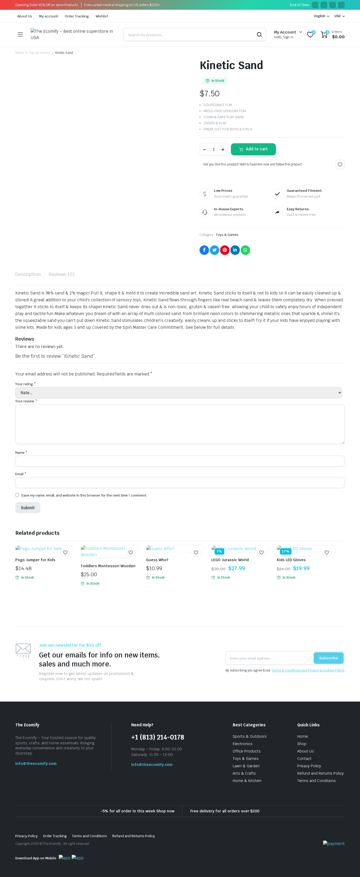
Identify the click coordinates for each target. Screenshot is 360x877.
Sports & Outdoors (250, 736)
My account (48, 16)
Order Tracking (77, 16)
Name (21, 452)
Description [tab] (28, 274)
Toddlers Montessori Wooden (108, 566)
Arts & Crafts (244, 773)
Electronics (242, 743)
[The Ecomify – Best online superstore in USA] (73, 34)
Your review (26, 401)
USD (337, 16)
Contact (304, 758)
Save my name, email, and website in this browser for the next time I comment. (84, 495)
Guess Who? (157, 559)
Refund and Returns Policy (320, 773)
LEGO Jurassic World (230, 559)
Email (20, 474)
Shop (302, 743)
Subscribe (328, 658)
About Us (24, 16)
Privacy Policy (309, 766)
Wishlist (102, 16)
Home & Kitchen (247, 780)
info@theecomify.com (35, 763)
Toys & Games (39, 53)
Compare (133, 563)
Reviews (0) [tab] (62, 274)
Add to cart (257, 148)
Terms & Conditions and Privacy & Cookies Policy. (308, 670)
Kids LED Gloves (291, 559)
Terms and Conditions (316, 780)
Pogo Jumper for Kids (35, 559)
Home (19, 53)
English (319, 16)
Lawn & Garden (246, 766)
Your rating (25, 384)
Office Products (247, 751)
